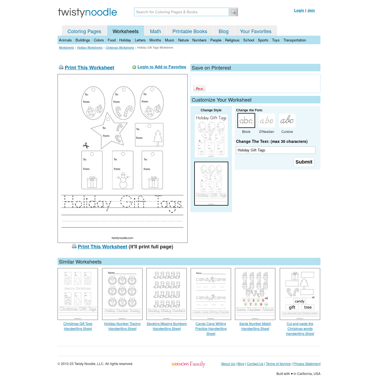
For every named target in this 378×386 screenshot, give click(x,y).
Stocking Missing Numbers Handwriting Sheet (167, 326)
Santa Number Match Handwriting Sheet (255, 326)
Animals (65, 40)
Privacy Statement (306, 363)
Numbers (199, 40)
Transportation (294, 40)
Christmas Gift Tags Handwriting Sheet (77, 326)
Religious (232, 40)
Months (155, 40)
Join (311, 10)
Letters (140, 40)
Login (299, 10)
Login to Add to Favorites (162, 66)
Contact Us (255, 363)
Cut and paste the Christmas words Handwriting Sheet (300, 328)
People (215, 40)
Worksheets (126, 31)
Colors (99, 40)
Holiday (125, 40)
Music (170, 40)
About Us (228, 363)
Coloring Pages (84, 31)
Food (112, 40)
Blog (224, 31)
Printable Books (189, 31)
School (248, 40)
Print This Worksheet (89, 67)
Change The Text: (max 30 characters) (272, 141)
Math (155, 31)
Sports (263, 40)
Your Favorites (255, 31)
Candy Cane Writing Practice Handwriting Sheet (211, 328)
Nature (183, 40)
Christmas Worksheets (120, 47)
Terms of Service (278, 363)
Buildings (83, 40)
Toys (276, 40)
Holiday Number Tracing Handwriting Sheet (122, 326)
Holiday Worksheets (89, 47)
